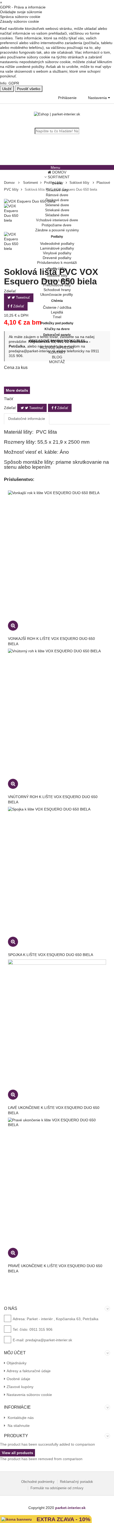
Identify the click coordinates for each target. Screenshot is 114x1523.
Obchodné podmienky (38, 1482)
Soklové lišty (57, 275)
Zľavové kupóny (20, 1387)
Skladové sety (57, 190)
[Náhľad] (13, 626)
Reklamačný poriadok (76, 1482)
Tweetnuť (35, 408)
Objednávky (17, 1363)
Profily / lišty (57, 269)
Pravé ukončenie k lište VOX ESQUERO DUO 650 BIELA (55, 1268)
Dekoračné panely (57, 335)
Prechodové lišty (57, 285)
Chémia (57, 301)
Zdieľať (62, 408)
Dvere (57, 183)
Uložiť (7, 89)
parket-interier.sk (70, 1508)
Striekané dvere (57, 210)
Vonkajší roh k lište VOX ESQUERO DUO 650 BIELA (51, 641)
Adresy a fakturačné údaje (29, 1371)
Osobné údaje (18, 1379)
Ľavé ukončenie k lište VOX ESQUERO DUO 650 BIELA (53, 1110)
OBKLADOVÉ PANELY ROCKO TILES (57, 341)
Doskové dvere (57, 200)
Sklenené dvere (57, 205)
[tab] (26, 418)
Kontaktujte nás (20, 1418)
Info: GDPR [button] (9, 83)
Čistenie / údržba (57, 307)
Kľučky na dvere (57, 329)
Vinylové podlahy (57, 253)
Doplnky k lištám (57, 280)
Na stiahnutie (18, 1425)
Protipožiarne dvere (57, 225)
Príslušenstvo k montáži (57, 262)
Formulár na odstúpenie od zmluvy (57, 1488)
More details (17, 390)
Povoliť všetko (28, 89)
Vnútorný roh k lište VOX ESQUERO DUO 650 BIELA (53, 799)
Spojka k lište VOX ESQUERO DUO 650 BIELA (50, 955)
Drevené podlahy (57, 258)
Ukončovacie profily (57, 294)
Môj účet (15, 1353)
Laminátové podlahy (57, 248)
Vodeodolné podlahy (57, 243)
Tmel (57, 317)
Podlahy (57, 236)
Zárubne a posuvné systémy (57, 230)
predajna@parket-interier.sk (48, 1340)
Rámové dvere (57, 195)
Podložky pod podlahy (57, 323)
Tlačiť (8, 399)
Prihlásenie (67, 98)
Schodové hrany (57, 290)
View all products (17, 1453)
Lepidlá (57, 312)
